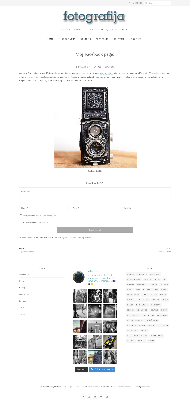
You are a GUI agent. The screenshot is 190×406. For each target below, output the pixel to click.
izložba (155, 300)
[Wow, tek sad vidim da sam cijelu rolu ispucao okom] (80, 342)
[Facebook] (83, 396)
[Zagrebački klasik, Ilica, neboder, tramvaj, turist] (80, 357)
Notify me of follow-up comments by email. (40, 216)
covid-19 (164, 284)
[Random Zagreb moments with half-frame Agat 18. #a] (80, 326)
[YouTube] (101, 396)
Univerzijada (156, 335)
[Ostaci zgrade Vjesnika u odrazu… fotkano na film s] (95, 357)
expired (147, 289)
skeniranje (132, 330)
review (151, 325)
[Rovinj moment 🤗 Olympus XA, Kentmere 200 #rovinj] (95, 326)
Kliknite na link (106, 73)
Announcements (25, 274)
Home (50, 39)
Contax (130, 284)
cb (164, 279)
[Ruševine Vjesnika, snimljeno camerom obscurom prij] (95, 296)
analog (130, 274)
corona (153, 284)
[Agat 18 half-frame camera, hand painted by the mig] (110, 342)
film (156, 289)
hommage (131, 300)
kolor (130, 305)
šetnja (151, 341)
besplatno (155, 274)
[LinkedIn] (95, 396)
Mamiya (130, 310)
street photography (137, 335)
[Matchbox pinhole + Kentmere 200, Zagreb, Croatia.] (95, 311)
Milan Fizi (142, 310)
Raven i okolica (134, 320)
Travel (21, 308)
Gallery (22, 287)
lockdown (156, 305)
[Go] (146, 3)
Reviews (85, 39)
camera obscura (152, 279)
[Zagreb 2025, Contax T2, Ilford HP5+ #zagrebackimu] (80, 311)
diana (130, 289)
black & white (134, 279)
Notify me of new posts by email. (36, 222)
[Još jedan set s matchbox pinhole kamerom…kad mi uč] (110, 311)
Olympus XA (132, 315)
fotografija (133, 295)
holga (163, 295)
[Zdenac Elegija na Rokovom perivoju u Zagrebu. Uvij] (110, 357)
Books (21, 281)
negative (154, 310)
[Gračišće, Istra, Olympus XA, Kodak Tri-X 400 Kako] (80, 296)
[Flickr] (106, 396)
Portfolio (102, 39)
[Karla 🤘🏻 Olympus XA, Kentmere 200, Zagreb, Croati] (110, 326)
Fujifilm (153, 295)
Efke (138, 289)
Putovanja (162, 315)
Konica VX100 (142, 305)
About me (135, 39)
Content (118, 39)
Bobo (98, 67)
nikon (164, 310)
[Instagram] (89, 396)
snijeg (144, 330)
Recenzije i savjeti (136, 325)
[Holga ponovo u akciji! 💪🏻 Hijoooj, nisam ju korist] (110, 296)
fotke (163, 289)
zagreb (141, 341)
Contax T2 (142, 284)
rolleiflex (163, 325)
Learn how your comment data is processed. (73, 237)
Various (110, 67)
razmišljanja (151, 320)
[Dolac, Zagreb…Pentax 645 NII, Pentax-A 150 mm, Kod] (95, 342)
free (144, 295)
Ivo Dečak (144, 300)
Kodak (165, 300)
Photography (67, 39)
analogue (142, 274)
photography (147, 315)
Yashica (131, 341)
